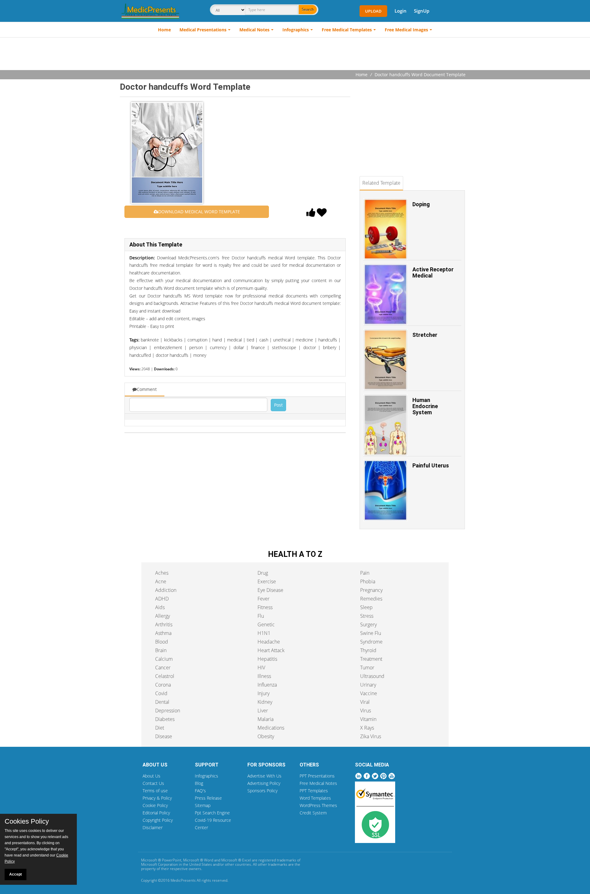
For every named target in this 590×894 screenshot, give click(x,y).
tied (250, 340)
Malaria (265, 719)
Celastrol (164, 676)
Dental (162, 702)
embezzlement (168, 347)
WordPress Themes (318, 805)
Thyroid (368, 650)
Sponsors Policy (262, 791)
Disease (163, 736)
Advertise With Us (264, 776)
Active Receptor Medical (433, 272)
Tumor (367, 667)
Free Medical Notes (318, 783)
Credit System (313, 813)
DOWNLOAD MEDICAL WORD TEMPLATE (199, 212)
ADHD (162, 598)
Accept (15, 874)
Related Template (381, 182)
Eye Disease (270, 590)
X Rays (367, 727)
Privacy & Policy (157, 798)
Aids (160, 607)
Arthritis (163, 624)
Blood (161, 641)
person (196, 347)
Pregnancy (371, 590)
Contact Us (153, 783)
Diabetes (165, 719)
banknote (150, 340)
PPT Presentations (317, 776)
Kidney (265, 702)
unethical (282, 340)
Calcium (164, 659)
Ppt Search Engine (212, 813)
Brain (161, 650)
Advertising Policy (263, 783)
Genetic (266, 624)
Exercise (267, 581)
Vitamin (368, 719)
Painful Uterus (430, 465)
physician (138, 347)
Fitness (265, 607)
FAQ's (200, 791)
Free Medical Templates (347, 30)
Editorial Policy (156, 813)
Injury (263, 693)
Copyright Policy (158, 820)
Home (164, 30)
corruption (197, 340)
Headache (269, 641)
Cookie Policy (155, 805)
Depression (167, 710)
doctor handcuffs (172, 355)
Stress (366, 615)
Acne (160, 581)
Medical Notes (254, 30)
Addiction (165, 590)
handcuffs (327, 340)
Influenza (267, 684)
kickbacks (173, 340)
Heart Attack (271, 650)
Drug (263, 572)
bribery (329, 347)
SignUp (421, 11)
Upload (373, 11)
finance (258, 347)
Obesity (266, 736)
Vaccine (368, 693)
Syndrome (371, 641)
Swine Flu (370, 633)
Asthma (163, 633)
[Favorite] (322, 214)
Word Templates (315, 798)
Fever (263, 598)
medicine (304, 340)
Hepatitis (267, 659)
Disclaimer (153, 827)
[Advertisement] (295, 54)
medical (234, 340)
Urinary (368, 684)
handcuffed (140, 355)
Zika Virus (370, 736)
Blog (199, 783)
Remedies (371, 598)
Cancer (163, 667)
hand (217, 340)
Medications (271, 727)
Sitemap (202, 805)
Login (401, 11)
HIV (261, 667)
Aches (161, 572)
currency (218, 347)
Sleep (366, 607)
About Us (151, 776)
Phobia (367, 581)
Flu (261, 615)
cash (263, 340)
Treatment (371, 659)
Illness (264, 676)
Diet (159, 727)
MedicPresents (183, 880)
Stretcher (424, 335)
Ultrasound (372, 676)
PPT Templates (314, 791)
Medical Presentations (202, 30)
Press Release (208, 798)
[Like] (311, 214)
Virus (365, 710)
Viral (365, 702)
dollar (239, 347)
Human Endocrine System (425, 406)
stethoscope (284, 347)
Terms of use (155, 791)
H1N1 (264, 633)
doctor (309, 347)
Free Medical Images (406, 30)
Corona (163, 684)
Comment (147, 389)
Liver (263, 710)
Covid (161, 693)
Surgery (368, 624)
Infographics (295, 30)
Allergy (162, 615)
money (199, 355)
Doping (421, 204)
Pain (364, 572)
